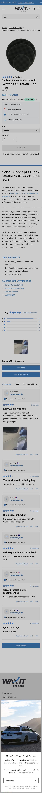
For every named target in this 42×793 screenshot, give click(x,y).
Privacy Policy (11, 788)
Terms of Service (25, 788)
